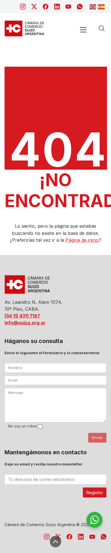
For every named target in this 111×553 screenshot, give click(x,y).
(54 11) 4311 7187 (22, 316)
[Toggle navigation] (83, 29)
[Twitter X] (34, 6)
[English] (93, 6)
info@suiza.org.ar (25, 323)
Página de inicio (82, 240)
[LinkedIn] (57, 6)
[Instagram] (23, 6)
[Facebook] (45, 6)
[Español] (102, 6)
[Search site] (101, 28)
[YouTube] (68, 6)
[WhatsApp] (80, 6)
